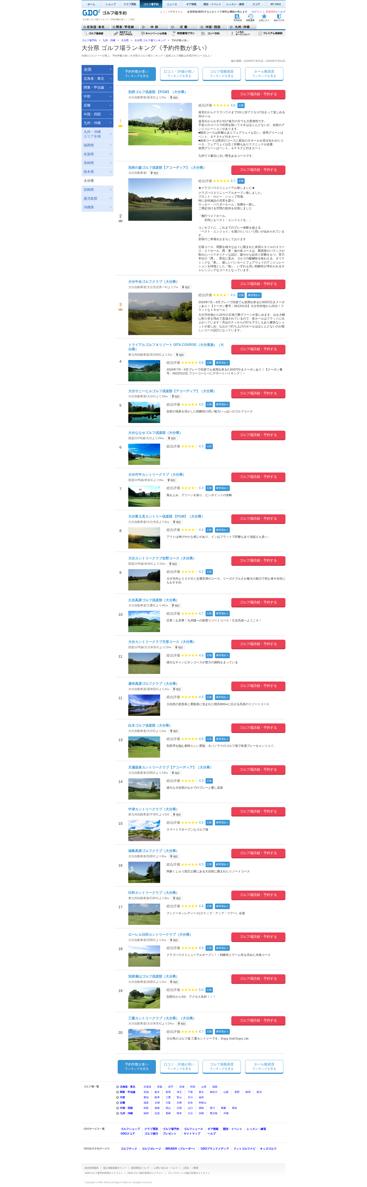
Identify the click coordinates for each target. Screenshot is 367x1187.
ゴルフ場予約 (151, 4)
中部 (122, 1097)
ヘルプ (281, 11)
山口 (190, 1107)
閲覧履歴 (250, 20)
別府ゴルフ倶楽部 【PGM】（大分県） (158, 92)
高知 (234, 1107)
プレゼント (169, 1133)
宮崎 (201, 1113)
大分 (190, 1113)
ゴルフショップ (130, 1128)
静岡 (248, 1092)
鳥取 (146, 1107)
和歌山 (202, 1102)
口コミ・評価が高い (179, 74)
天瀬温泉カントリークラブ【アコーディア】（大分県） (170, 767)
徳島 (201, 1107)
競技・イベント (212, 4)
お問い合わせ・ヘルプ (166, 1168)
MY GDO (276, 4)
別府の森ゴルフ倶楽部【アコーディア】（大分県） (167, 167)
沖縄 (226, 1113)
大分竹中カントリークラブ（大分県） (157, 474)
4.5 (201, 404)
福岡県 (89, 145)
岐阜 (157, 1097)
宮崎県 (89, 189)
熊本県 (89, 172)
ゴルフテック (129, 1148)
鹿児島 (213, 1113)
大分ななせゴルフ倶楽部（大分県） (155, 432)
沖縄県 (89, 207)
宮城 (181, 1086)
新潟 (259, 1092)
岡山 (168, 1107)
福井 (201, 1097)
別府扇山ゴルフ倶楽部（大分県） (153, 976)
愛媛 (223, 1107)
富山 (179, 1097)
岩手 (170, 1086)
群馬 (168, 1092)
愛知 (146, 1097)
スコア (256, 4)
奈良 (190, 1102)
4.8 (201, 362)
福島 (214, 1086)
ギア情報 (191, 4)
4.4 (233, 295)
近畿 (122, 1102)
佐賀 (157, 1113)
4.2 (201, 571)
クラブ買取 (130, 4)
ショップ (111, 4)
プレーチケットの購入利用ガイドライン (189, 1173)
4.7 (233, 181)
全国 (87, 69)
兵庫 (179, 1102)
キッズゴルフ (268, 1148)
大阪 (168, 1102)
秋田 (192, 1086)
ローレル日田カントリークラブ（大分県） (160, 934)
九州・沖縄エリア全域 (92, 134)
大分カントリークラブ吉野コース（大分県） (162, 558)
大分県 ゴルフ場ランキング (150, 40)
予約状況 (237, 20)
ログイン (257, 11)
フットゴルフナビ (244, 1148)
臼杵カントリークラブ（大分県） (153, 892)
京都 (157, 1102)
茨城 (146, 1092)
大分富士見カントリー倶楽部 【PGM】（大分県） (166, 516)
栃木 (157, 1092)
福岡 (146, 1113)
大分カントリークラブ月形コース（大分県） (162, 642)
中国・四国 (126, 1107)
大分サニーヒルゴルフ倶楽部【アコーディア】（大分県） (172, 391)
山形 (203, 1086)
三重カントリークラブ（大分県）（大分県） (162, 1018)
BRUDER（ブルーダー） (180, 1148)
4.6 (233, 105)
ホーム (91, 4)
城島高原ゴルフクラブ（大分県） (153, 851)
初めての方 (279, 20)
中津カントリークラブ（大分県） (153, 809)
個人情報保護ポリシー (115, 1168)
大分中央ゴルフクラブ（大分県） (153, 281)
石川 (190, 1097)
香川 (212, 1107)
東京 (201, 1092)
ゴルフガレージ (151, 1148)
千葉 (190, 1092)
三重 (168, 1097)
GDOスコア (128, 1133)
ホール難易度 (264, 74)
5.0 (201, 990)
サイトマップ (192, 1133)
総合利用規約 (92, 1168)
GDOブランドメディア (215, 1148)
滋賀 (146, 1102)
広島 (179, 1107)
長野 (237, 1092)
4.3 (201, 446)
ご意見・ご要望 (190, 1168)
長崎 (168, 1113)
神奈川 (213, 1092)
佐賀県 (89, 154)
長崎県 (89, 163)
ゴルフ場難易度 (222, 74)
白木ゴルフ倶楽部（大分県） (150, 725)
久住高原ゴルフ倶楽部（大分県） (153, 600)
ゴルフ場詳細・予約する (258, 94)
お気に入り (264, 20)
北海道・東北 (127, 1086)
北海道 (147, 1086)
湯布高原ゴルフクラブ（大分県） (153, 683)
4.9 (201, 697)
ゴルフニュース (193, 1128)
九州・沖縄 (109, 40)
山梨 (226, 1092)
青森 (159, 1086)
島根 (157, 1107)
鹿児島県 (90, 198)
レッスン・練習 (235, 4)
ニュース (172, 4)
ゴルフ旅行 (151, 1133)
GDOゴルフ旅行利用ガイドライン (145, 1173)
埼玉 (179, 1092)
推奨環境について (140, 1168)
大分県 (125, 40)
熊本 (179, 1113)
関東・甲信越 (127, 1092)
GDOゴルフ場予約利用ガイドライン (104, 1173)
